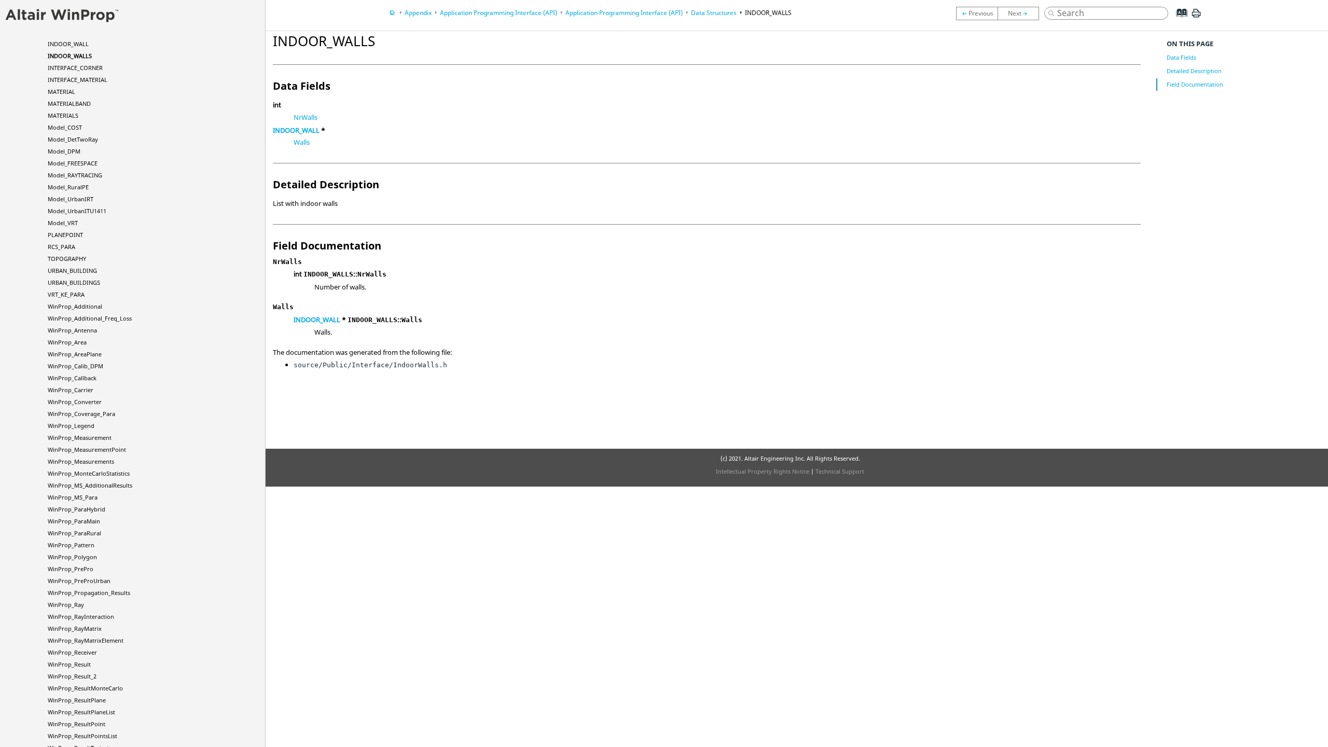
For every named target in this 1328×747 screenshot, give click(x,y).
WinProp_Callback (72, 378)
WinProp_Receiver (72, 652)
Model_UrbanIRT (70, 199)
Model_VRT (63, 223)
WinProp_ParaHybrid (76, 509)
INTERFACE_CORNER (75, 68)
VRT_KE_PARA (66, 294)
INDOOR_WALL (68, 44)
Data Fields (1181, 57)
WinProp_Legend (71, 426)
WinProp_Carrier (70, 390)
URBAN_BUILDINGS (74, 282)
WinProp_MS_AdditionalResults (90, 485)
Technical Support (839, 471)
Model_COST (65, 127)
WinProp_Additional (75, 306)
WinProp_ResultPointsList (82, 736)
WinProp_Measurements (81, 461)
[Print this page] (1196, 17)
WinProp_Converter (75, 402)
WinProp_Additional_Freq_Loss (90, 318)
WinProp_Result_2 (72, 676)
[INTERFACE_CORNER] (1021, 13)
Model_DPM (64, 151)
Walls (302, 142)
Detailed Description (1194, 71)
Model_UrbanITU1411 (77, 211)
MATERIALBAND (69, 103)
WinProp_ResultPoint (76, 724)
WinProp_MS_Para (73, 497)
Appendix (418, 12)
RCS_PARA (61, 247)
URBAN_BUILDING (72, 270)
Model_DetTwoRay (73, 139)
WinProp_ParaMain (74, 521)
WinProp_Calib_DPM (75, 366)
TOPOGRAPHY (67, 258)
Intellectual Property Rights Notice (762, 471)
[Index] (1178, 20)
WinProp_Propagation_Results (89, 593)
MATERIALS (63, 115)
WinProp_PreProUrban (79, 581)
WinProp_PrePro (70, 569)
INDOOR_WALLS (70, 56)
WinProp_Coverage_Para (81, 414)
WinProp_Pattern (71, 545)
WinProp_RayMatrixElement (85, 640)
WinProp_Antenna (72, 330)
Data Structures (714, 12)
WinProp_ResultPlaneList (81, 712)
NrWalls (305, 117)
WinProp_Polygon (72, 557)
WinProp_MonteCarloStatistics (89, 473)
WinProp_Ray (66, 604)
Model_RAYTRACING (75, 175)
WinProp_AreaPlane (75, 354)
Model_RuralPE (68, 187)
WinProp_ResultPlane (77, 700)
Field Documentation (1195, 84)
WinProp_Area (67, 342)
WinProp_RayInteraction (81, 616)
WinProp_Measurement (80, 437)
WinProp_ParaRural (74, 533)
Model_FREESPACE (73, 163)
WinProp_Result (69, 664)
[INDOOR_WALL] (977, 13)
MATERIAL (61, 91)
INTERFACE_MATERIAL (77, 80)
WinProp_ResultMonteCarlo (85, 688)
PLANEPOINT (65, 235)
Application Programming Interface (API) (498, 12)
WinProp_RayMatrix (75, 628)
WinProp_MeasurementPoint (87, 449)
